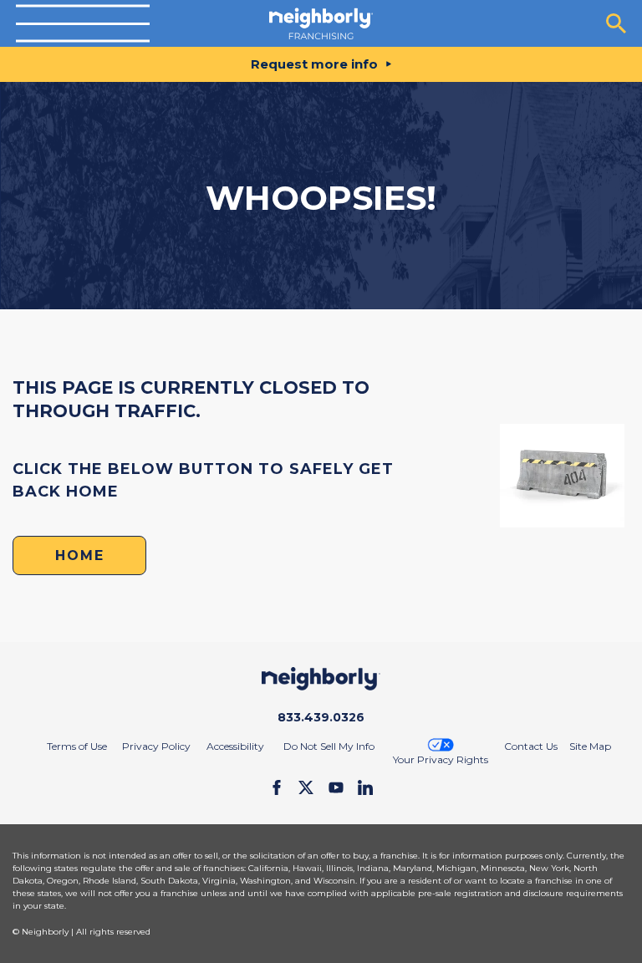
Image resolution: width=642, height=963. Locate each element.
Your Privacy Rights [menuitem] (440, 759)
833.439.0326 (321, 717)
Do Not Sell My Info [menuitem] (328, 746)
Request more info (314, 64)
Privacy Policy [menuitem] (156, 746)
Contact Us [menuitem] (531, 746)
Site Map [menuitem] (590, 746)
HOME (79, 555)
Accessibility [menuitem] (235, 746)
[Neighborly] (320, 23)
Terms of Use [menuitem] (77, 746)
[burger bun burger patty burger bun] (83, 24)
